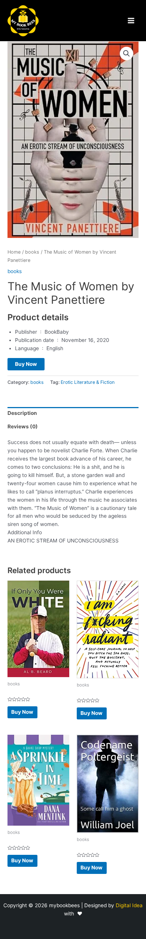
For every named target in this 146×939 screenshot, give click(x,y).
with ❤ (73, 914)
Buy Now (26, 364)
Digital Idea (129, 905)
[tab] (73, 413)
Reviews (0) (22, 426)
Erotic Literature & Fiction (88, 382)
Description (22, 413)
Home (14, 252)
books (32, 252)
